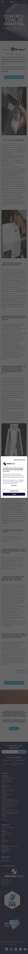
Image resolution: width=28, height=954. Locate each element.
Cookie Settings (14, 491)
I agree (14, 494)
